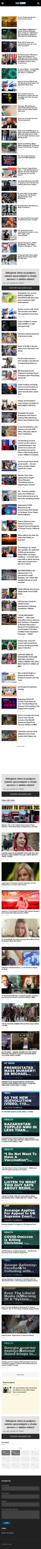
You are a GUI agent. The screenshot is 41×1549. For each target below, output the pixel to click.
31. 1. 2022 (22, 305)
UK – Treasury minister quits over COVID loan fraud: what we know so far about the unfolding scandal (28, 495)
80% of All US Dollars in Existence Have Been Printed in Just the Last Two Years (28, 676)
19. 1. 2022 (6, 971)
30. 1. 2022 (22, 380)
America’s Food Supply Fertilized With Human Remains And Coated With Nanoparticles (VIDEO (20, 912)
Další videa (20, 1375)
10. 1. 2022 (6, 1172)
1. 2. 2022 (21, 140)
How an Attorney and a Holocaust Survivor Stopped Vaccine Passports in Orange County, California (28, 525)
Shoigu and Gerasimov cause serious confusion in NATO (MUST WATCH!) (28, 403)
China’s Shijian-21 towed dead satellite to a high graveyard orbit (27, 323)
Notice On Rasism (8, 1533)
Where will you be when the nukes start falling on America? (28, 537)
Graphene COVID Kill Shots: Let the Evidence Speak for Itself (19, 968)
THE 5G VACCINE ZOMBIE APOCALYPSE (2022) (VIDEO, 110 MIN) (20, 1024)
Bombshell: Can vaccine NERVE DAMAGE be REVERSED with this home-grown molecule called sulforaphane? (28, 298)
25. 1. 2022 (22, 739)
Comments (6, 462)
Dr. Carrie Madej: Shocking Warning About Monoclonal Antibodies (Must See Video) (20, 940)
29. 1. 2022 (22, 437)
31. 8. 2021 (6, 1367)
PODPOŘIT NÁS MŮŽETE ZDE (20, 288)
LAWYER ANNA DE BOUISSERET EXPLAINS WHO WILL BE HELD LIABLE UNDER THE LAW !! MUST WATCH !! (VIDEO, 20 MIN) (28, 660)
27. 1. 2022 (22, 585)
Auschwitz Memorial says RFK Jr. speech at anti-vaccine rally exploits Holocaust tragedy (28, 182)
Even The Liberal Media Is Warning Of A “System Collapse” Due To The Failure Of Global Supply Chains (20, 1308)
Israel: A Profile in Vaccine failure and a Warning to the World (28, 348)
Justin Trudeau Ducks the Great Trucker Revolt (26, 18)
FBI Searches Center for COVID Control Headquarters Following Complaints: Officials (27, 605)
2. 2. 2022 (21, 21)
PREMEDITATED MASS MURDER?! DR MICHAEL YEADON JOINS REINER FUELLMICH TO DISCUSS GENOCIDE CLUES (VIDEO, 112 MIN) (19, 1083)
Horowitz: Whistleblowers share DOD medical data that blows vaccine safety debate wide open (27, 108)
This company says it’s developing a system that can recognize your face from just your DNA (28, 96)
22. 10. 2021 (6, 1283)
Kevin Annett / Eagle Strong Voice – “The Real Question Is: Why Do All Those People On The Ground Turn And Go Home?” (28, 171)
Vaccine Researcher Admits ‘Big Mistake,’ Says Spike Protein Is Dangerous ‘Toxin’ (27, 244)
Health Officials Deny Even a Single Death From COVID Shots (28, 591)
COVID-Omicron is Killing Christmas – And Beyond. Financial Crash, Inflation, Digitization (19, 1252)
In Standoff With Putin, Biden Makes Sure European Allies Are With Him (28, 256)
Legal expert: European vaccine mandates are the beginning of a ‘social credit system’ (19, 884)
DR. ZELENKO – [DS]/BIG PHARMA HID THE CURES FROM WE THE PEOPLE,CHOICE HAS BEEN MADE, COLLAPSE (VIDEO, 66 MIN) (19, 1053)
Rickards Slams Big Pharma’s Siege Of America (28, 206)
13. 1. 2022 (6, 1087)
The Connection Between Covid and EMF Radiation (26, 157)
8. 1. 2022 (5, 1200)
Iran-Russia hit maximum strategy (27, 688)
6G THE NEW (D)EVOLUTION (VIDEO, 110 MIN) (17, 1112)
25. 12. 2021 (6, 1227)
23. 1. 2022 (6, 887)
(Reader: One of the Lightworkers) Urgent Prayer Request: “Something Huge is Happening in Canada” (26, 480)
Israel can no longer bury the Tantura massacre (28, 119)
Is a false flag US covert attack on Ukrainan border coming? (28, 219)
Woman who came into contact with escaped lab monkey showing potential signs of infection (28, 644)
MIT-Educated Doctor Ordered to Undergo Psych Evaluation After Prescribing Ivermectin (28, 374)
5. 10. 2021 (6, 1311)
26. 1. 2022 (22, 669)
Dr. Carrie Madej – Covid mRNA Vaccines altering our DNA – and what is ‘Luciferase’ (28, 70)
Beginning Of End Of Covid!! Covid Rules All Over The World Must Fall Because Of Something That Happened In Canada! (28, 704)
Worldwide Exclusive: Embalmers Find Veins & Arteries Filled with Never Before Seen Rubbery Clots (28, 416)
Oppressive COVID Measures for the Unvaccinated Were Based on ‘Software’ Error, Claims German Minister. (28, 510)
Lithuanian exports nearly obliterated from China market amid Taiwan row (27, 733)
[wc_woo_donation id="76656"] (20, 277)
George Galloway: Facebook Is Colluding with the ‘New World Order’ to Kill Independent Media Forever (20, 1280)
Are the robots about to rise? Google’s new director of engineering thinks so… (28, 360)
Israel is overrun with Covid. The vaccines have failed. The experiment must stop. (28, 311)
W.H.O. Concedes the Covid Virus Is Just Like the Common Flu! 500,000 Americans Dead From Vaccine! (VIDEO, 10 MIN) (28, 720)
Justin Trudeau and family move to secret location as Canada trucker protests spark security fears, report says (28, 389)
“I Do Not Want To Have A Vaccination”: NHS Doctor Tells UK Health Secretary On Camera (19, 1169)
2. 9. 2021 (5, 1338)
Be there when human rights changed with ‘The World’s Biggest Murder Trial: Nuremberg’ (27, 195)
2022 (20, 1448)
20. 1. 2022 (6, 943)
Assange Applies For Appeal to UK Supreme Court (19, 1224)
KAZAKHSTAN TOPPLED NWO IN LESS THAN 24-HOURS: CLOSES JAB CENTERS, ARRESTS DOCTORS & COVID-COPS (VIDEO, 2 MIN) (20, 1140)
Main (4, 30)
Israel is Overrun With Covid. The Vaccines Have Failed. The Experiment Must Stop (28, 83)
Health (5, 18)
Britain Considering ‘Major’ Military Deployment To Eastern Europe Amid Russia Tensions (28, 145)
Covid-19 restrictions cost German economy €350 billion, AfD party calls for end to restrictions (27, 430)
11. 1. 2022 (6, 1144)
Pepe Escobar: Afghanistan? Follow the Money (18, 1335)
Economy (5, 218)
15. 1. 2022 (6, 1058)
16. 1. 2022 (6, 1028)
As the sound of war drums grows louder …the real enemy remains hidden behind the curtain (28, 465)
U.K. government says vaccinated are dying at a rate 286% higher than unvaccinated (28, 232)
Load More (20, 746)
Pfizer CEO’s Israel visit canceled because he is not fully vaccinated (27, 44)
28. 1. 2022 (22, 517)
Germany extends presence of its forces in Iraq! (28, 335)
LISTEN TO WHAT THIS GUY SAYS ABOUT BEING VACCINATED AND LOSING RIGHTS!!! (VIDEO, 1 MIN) (19, 1197)
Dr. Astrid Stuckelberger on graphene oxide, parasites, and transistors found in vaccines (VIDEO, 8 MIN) (20, 996)
